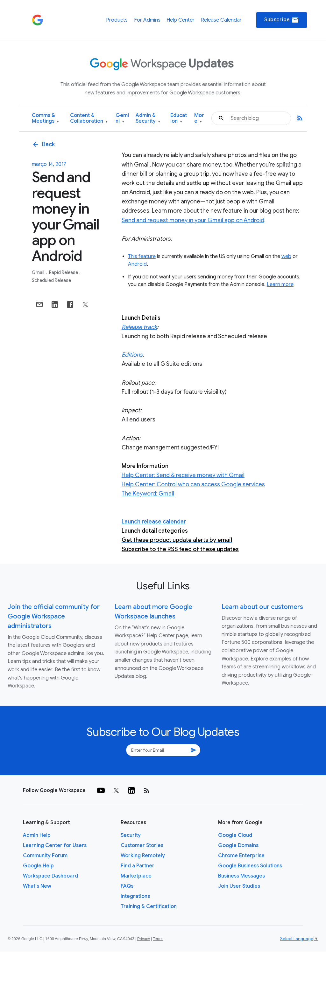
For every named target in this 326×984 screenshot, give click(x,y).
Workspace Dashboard (50, 876)
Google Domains (238, 845)
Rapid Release (64, 272)
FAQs (127, 886)
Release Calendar (221, 20)
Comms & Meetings (45, 118)
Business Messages (241, 876)
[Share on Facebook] (70, 304)
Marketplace (136, 876)
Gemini (122, 118)
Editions (132, 354)
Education (178, 118)
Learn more (280, 284)
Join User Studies (239, 886)
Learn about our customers (262, 607)
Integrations (135, 896)
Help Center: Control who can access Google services (193, 484)
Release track (139, 327)
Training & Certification (149, 906)
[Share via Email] (39, 304)
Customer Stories (142, 845)
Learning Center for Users (55, 845)
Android (137, 264)
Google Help (38, 866)
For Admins (147, 20)
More (199, 118)
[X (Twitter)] (116, 790)
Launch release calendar (154, 521)
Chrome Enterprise (241, 855)
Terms (158, 939)
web (286, 256)
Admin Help (37, 835)
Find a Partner (137, 866)
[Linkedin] (131, 790)
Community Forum (45, 855)
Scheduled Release (51, 280)
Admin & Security (148, 118)
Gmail (38, 272)
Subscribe (281, 20)
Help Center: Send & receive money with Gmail (183, 475)
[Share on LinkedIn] (54, 304)
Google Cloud (235, 835)
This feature (142, 256)
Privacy (143, 939)
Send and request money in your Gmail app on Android (193, 220)
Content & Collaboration (89, 118)
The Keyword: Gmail (148, 493)
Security (131, 835)
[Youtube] (101, 790)
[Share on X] (85, 304)
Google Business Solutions (250, 866)
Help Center (181, 20)
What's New (37, 886)
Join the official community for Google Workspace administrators (54, 616)
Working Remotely (143, 855)
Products (117, 20)
